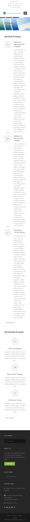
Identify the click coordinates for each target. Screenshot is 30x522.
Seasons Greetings (11, 476)
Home (8, 515)
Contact (15, 517)
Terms (20, 515)
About (14, 515)
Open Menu (25, 13)
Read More (9, 463)
